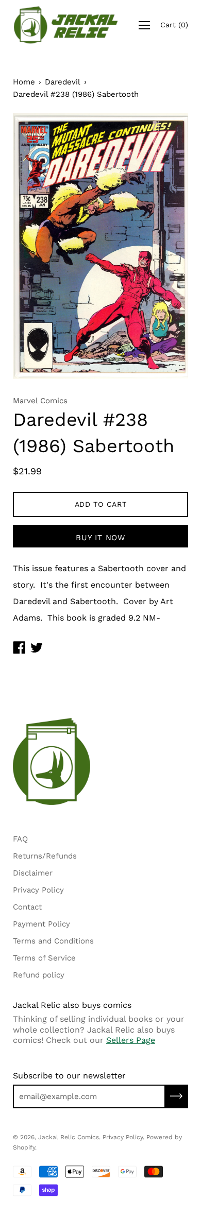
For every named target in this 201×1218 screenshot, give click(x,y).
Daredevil (62, 82)
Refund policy (38, 975)
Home (24, 82)
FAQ (20, 839)
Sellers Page (130, 1040)
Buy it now (100, 537)
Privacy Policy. (123, 1137)
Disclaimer (33, 873)
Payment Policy (41, 924)
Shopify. (25, 1147)
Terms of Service (44, 958)
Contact (27, 907)
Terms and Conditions (53, 941)
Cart (174, 25)
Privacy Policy (38, 890)
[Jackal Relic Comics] (66, 25)
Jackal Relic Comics (68, 1137)
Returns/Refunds (45, 856)
